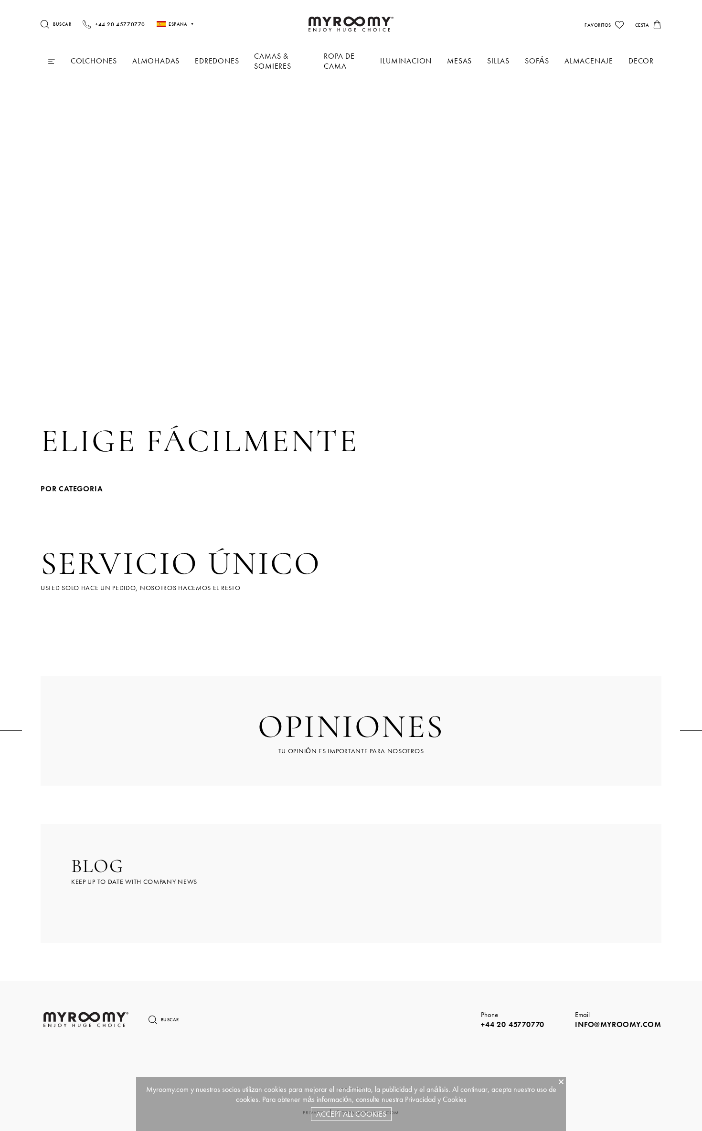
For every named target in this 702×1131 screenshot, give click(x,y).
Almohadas (156, 61)
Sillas (498, 61)
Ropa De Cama (339, 61)
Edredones (217, 61)
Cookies (455, 1099)
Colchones (94, 61)
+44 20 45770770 (512, 1024)
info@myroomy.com (618, 1024)
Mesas (459, 61)
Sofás (537, 61)
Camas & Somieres (272, 61)
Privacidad (420, 1099)
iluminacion (406, 61)
